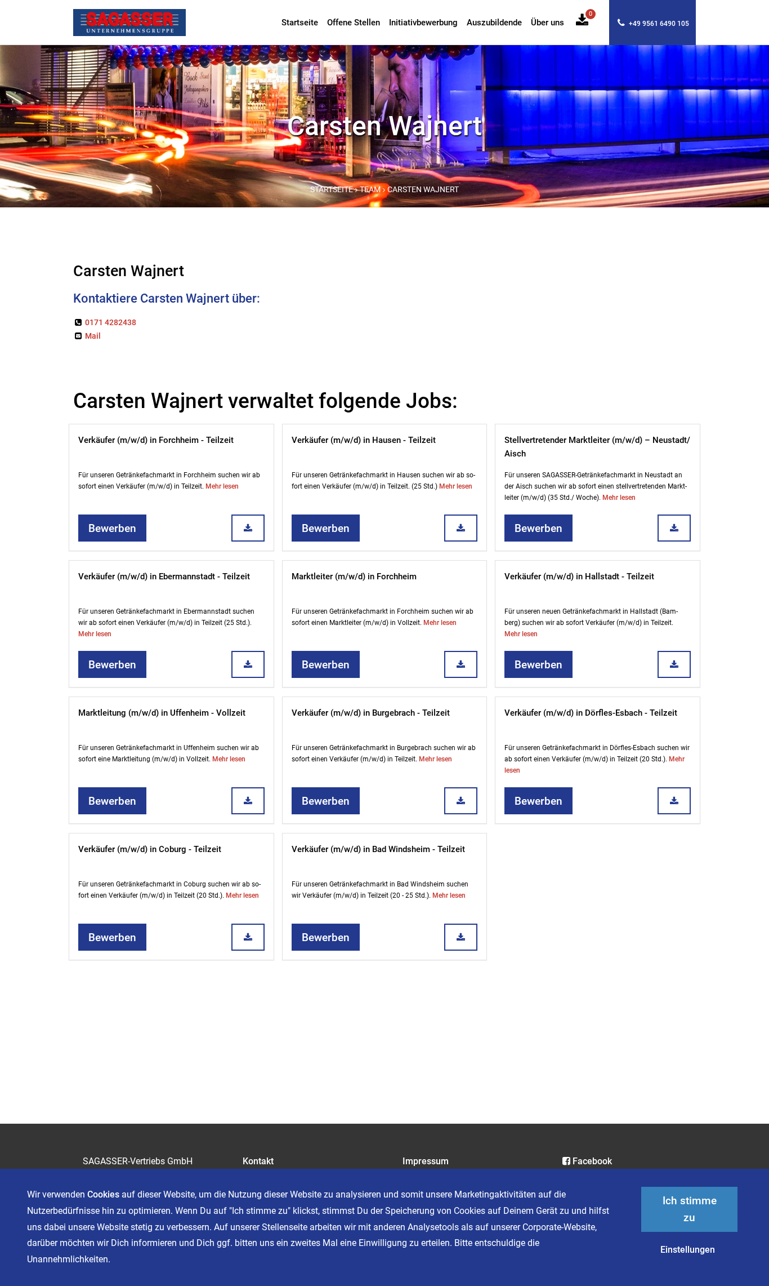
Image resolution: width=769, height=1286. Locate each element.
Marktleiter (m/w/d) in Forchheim (354, 576)
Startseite (299, 23)
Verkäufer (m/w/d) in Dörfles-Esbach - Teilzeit (590, 713)
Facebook (592, 1161)
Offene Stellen (353, 23)
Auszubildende (494, 23)
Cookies (103, 1194)
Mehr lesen (222, 486)
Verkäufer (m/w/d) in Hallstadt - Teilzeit (579, 576)
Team (370, 189)
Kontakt (258, 1161)
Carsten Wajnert (423, 189)
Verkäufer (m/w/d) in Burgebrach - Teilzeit (371, 713)
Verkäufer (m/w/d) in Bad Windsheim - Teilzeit (378, 849)
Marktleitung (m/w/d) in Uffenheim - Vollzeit (161, 713)
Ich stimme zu (690, 1209)
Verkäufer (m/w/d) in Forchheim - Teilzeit (156, 440)
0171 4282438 (109, 322)
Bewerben (112, 528)
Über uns (547, 23)
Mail (92, 335)
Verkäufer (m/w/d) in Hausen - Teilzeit (364, 440)
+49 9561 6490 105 (658, 24)
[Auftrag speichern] (248, 528)
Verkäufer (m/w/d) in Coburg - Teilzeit (149, 849)
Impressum (426, 1161)
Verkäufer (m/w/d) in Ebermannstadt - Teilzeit (164, 576)
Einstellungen (687, 1249)
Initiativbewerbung (423, 23)
